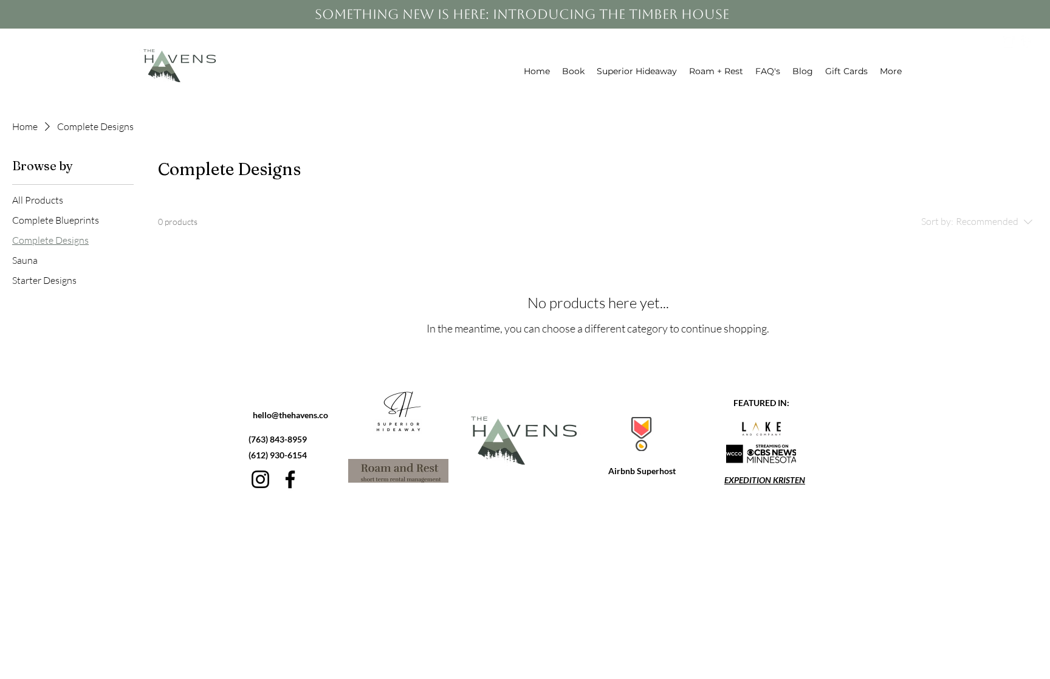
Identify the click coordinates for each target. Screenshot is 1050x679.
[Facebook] (290, 479)
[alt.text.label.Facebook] (1027, 42)
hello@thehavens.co (290, 415)
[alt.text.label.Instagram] (1009, 42)
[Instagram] (260, 479)
